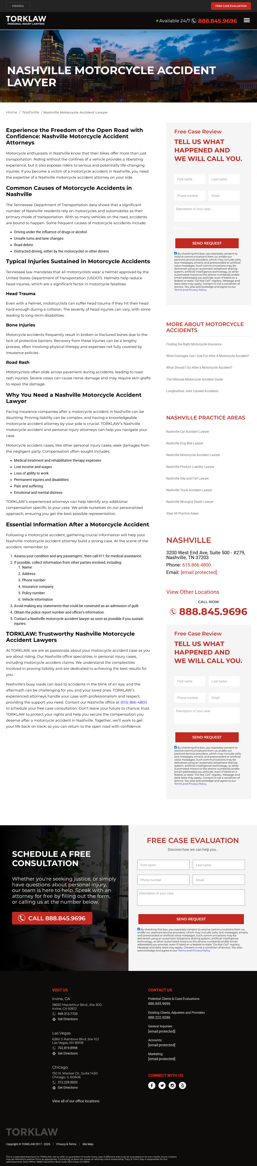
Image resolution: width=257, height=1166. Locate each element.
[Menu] (247, 20)
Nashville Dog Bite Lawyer (184, 443)
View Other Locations (192, 592)
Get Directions (68, 1019)
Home (11, 112)
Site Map (88, 1144)
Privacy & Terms (66, 1144)
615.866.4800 (196, 565)
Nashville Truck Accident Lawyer (189, 490)
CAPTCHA (182, 228)
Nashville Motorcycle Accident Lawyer (193, 455)
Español (18, 6)
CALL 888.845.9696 (56, 918)
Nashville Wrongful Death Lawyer (189, 502)
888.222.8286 (159, 1017)
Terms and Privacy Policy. (190, 289)
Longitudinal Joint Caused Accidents (192, 391)
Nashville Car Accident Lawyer (187, 432)
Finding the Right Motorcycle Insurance (193, 344)
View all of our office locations (75, 1101)
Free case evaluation (231, 5)
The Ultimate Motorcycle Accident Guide (194, 379)
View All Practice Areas (182, 513)
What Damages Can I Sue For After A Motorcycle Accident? (207, 356)
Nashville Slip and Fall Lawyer (187, 478)
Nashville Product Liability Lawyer (190, 467)
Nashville (30, 112)
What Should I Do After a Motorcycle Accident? (199, 367)
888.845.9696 (159, 1003)
